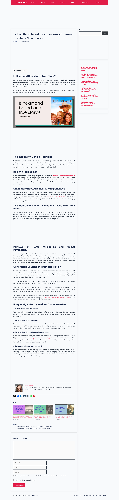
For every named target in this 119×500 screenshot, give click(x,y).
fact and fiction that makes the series (57, 298)
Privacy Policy (78, 495)
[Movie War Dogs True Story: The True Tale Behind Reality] (64, 409)
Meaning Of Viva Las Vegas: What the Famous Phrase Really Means (89, 75)
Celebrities (98, 2)
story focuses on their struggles (41, 338)
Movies (33, 2)
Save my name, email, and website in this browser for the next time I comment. (41, 476)
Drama (43, 2)
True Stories (85, 2)
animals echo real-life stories (55, 197)
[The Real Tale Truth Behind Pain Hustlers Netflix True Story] (43, 409)
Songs (52, 2)
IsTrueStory (35, 495)
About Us (98, 495)
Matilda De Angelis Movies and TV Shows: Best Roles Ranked (88, 103)
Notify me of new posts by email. (25, 480)
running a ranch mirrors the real (64, 176)
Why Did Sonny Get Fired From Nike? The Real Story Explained (89, 96)
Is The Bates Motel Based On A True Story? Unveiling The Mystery (33, 428)
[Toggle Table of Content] (24, 71)
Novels (17, 424)
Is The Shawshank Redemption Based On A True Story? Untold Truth (34, 426)
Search (81, 30)
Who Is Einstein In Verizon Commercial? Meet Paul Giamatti (89, 68)
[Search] (105, 33)
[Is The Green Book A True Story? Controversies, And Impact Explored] (23, 409)
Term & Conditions (89, 495)
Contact (104, 495)
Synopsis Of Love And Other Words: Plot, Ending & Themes (89, 82)
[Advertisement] (59, 16)
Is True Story (21, 2)
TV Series (62, 2)
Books (72, 2)
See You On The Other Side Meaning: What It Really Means (88, 89)
